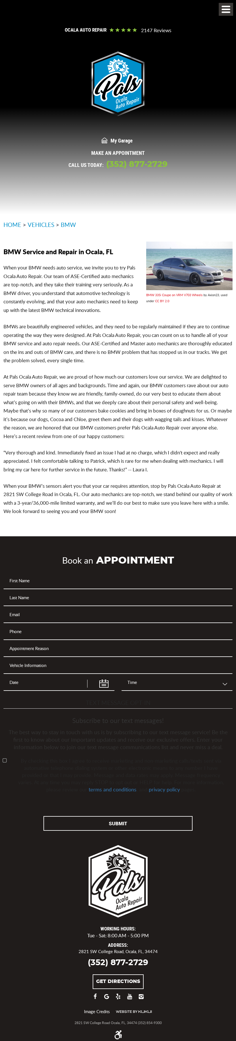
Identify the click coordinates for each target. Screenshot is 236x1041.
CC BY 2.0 (162, 301)
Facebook (95, 999)
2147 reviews (156, 30)
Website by (133, 1011)
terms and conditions (112, 789)
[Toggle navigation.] (226, 9)
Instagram (141, 999)
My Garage (122, 140)
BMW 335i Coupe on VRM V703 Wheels (174, 295)
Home (12, 225)
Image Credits (97, 1011)
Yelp (118, 999)
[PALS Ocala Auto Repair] (118, 83)
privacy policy (164, 789)
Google (106, 999)
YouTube (129, 999)
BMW (68, 225)
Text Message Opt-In (118, 702)
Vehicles (41, 225)
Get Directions (118, 981)
